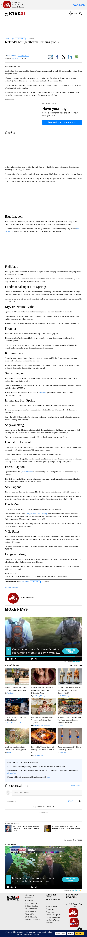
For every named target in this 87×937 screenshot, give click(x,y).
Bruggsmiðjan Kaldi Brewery (36, 514)
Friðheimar (42, 392)
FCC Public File (31, 909)
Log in (73, 785)
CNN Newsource (12, 55)
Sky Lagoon (13, 487)
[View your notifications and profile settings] (79, 801)
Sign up (78, 785)
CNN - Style (25, 581)
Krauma (10, 328)
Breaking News (51, 906)
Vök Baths (12, 531)
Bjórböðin (12, 504)
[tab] (11, 801)
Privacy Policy (30, 911)
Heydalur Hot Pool (18, 442)
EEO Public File (31, 903)
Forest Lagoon (15, 467)
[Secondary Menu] (8, 13)
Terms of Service (31, 914)
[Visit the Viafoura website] (77, 840)
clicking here (12, 773)
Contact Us (29, 900)
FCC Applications (31, 906)
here (48, 777)
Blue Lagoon (14, 216)
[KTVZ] (18, 13)
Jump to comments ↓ (12, 587)
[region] (43, 812)
